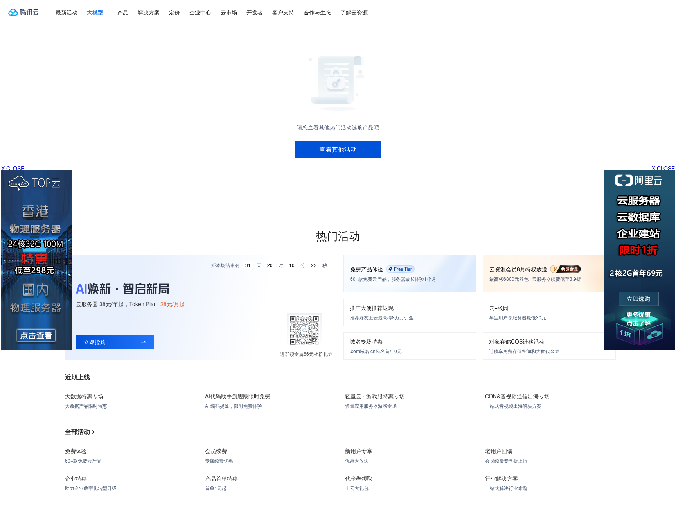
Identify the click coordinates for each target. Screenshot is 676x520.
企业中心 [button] (200, 12)
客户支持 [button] (283, 12)
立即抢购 (95, 342)
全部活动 (77, 431)
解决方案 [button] (149, 12)
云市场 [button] (229, 12)
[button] (95, 12)
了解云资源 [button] (354, 12)
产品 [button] (122, 12)
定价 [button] (174, 12)
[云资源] (23, 12)
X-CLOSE (663, 168)
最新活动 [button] (66, 12)
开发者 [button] (254, 12)
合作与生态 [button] (317, 12)
